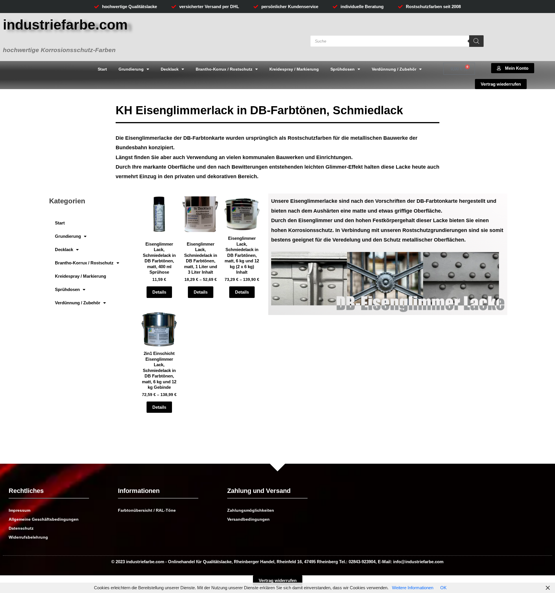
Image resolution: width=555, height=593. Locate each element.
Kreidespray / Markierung (294, 69)
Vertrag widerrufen (278, 580)
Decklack (170, 69)
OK (443, 587)
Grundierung (131, 69)
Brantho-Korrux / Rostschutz (224, 69)
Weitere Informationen (412, 587)
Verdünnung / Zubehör (394, 69)
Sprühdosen (342, 69)
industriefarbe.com (65, 24)
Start (102, 69)
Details (159, 292)
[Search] (476, 41)
